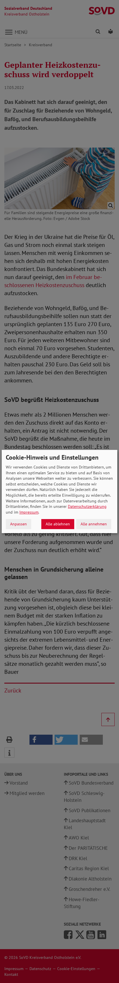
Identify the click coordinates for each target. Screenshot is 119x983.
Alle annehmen (94, 524)
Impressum (28, 512)
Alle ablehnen (58, 524)
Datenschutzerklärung (87, 506)
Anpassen (18, 524)
